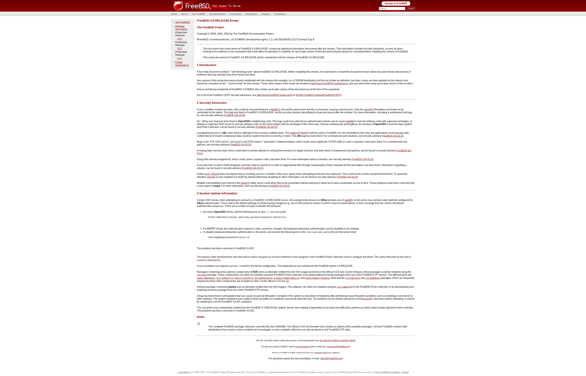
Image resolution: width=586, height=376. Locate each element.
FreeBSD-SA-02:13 (266, 127)
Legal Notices (184, 372)
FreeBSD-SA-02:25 (279, 186)
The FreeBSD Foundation (387, 372)
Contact (405, 372)
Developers (251, 14)
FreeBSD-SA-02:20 (240, 144)
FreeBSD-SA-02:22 (362, 159)
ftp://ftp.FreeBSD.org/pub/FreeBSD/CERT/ (319, 95)
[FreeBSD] (206, 10)
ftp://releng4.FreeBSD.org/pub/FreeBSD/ (337, 340)
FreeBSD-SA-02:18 (392, 136)
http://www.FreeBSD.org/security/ (275, 95)
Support (265, 14)
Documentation (217, 14)
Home (174, 14)
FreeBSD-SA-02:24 (347, 177)
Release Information (181, 27)
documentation (302, 346)
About (184, 14)
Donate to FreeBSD (396, 3)
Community (235, 14)
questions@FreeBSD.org (338, 346)
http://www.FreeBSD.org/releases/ (329, 83)
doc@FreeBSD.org (331, 358)
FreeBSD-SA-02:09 (234, 115)
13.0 (179, 39)
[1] (287, 281)
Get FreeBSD (198, 14)
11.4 (179, 58)
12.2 (179, 48)
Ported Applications (182, 63)
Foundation (280, 14)
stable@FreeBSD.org (323, 353)
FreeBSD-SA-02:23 (252, 168)
